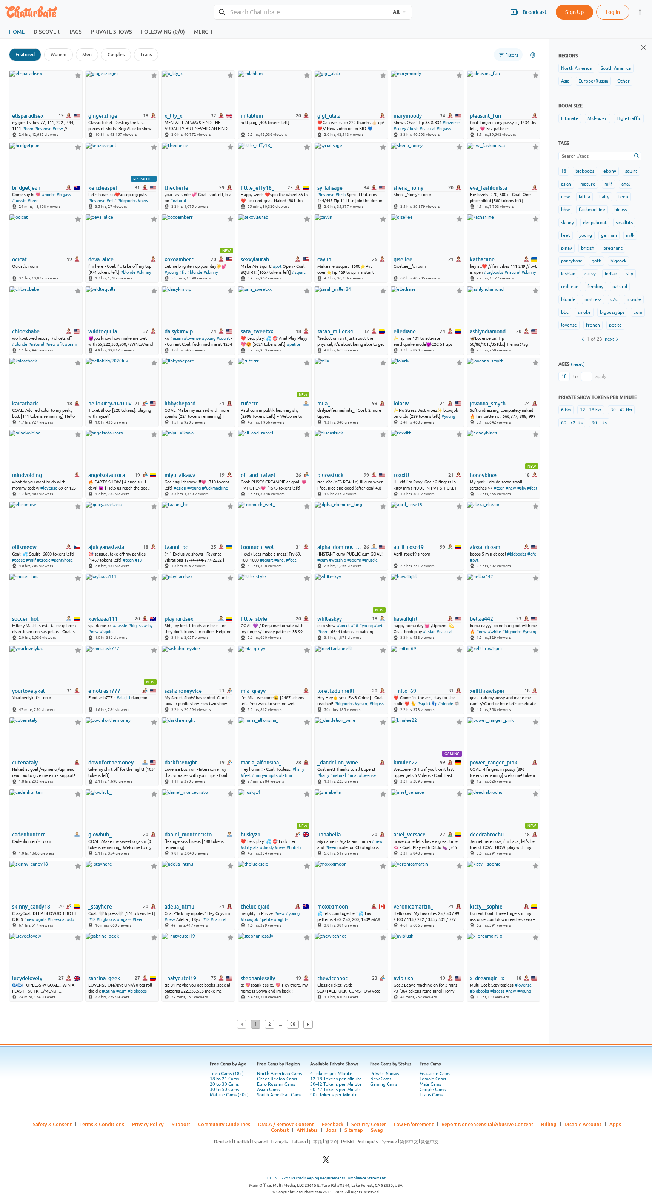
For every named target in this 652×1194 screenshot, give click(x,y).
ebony (609, 171)
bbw (565, 209)
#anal (279, 560)
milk (630, 235)
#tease (18, 560)
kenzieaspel (102, 188)
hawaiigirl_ (407, 619)
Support (181, 1124)
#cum (322, 560)
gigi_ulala (328, 116)
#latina (285, 775)
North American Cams (279, 1073)
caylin (324, 259)
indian (611, 273)
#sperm (354, 560)
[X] (326, 1162)
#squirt (298, 272)
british (587, 248)
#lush (340, 194)
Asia (565, 81)
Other (623, 81)
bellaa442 (481, 619)
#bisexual (57, 919)
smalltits (624, 222)
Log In (613, 12)
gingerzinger (104, 116)
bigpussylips (612, 312)
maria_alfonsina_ (261, 763)
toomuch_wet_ (259, 547)
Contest (280, 1130)
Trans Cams (431, 1094)
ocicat (19, 259)
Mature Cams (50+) (229, 1094)
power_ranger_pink (493, 763)
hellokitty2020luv (109, 404)
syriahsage (330, 188)
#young (171, 272)
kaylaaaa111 (103, 619)
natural (619, 286)
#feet (532, 488)
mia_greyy (253, 691)
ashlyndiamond (488, 331)
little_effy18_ (257, 188)
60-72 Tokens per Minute (336, 1089)
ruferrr (249, 404)
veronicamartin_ (413, 907)
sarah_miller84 (335, 331)
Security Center (368, 1124)
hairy (604, 197)
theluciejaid (255, 907)
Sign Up (574, 12)
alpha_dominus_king (340, 547)
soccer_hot (25, 619)
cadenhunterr (28, 835)
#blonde (127, 272)
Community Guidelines (224, 1124)
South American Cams (279, 1094)
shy (629, 273)
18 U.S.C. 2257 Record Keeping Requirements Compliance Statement (326, 1178)
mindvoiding (27, 475)
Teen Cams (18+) (227, 1073)
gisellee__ (406, 259)
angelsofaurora (106, 475)
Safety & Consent (52, 1124)
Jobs (331, 1130)
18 (563, 171)
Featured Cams (435, 1073)
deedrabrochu (487, 835)
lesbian (568, 273)
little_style (254, 619)
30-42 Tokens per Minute (336, 1084)
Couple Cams (433, 1089)
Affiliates (307, 1130)
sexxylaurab (255, 259)
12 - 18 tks (590, 410)
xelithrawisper (487, 691)
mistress (592, 299)
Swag (377, 1130)
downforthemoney (111, 763)
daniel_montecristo (188, 835)
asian (566, 184)
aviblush (403, 978)
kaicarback (25, 404)
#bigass (444, 128)
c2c (614, 299)
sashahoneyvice (183, 691)
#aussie (19, 200)
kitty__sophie (486, 907)
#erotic (43, 560)
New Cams (380, 1079)
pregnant (613, 248)
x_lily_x (173, 116)
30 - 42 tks (621, 410)
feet (565, 235)
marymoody (408, 116)
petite (615, 325)
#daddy (267, 847)
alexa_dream (485, 547)
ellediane (405, 331)
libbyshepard (180, 404)
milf (608, 184)
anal (625, 184)
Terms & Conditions (102, 1124)
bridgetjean (26, 188)
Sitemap (353, 1130)
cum (638, 312)
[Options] (533, 55)
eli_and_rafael (258, 475)
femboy (595, 286)
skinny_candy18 (31, 907)
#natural (427, 128)
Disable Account (582, 1124)
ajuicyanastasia (106, 547)
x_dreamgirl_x (487, 978)
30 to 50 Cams (224, 1089)
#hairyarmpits (265, 775)
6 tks (566, 410)
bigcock (618, 261)
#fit (182, 272)
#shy (521, 488)
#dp (70, 919)
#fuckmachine (215, 488)
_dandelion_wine (337, 763)
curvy (590, 273)
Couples (116, 54)
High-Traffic (629, 118)
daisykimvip (179, 331)
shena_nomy (408, 188)
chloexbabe (26, 331)
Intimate (569, 118)
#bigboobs (127, 200)
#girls (41, 919)
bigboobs (584, 171)
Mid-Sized (597, 118)
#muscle (370, 560)
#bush (412, 128)
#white (494, 631)
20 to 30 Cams (224, 1084)
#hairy (298, 769)
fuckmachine (592, 209)
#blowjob (249, 919)
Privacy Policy (148, 1124)
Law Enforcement (414, 1124)
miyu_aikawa (180, 475)
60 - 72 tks (572, 422)
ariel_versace (410, 835)
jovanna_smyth (488, 404)
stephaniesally (258, 978)
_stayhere (100, 907)
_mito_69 (405, 691)
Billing (549, 1124)
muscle (634, 299)
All (396, 12)
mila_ (323, 404)
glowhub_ (100, 835)
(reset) (578, 364)
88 (292, 1024)
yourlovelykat (28, 691)
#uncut (343, 625)
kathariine (482, 259)
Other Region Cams (277, 1079)
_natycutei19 (180, 978)
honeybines (483, 475)
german (609, 235)
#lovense (42, 128)
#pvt (277, 266)
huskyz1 (250, 835)
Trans (146, 54)
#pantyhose (62, 560)
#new (57, 128)
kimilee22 (406, 763)
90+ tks (599, 422)
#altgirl (123, 697)
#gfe (531, 554)
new (565, 197)
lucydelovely (27, 978)
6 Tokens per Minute (331, 1073)
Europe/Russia (593, 81)
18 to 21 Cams (224, 1079)
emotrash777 (104, 691)
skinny (567, 222)
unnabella (329, 835)
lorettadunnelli (335, 691)
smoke (584, 312)
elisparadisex (27, 116)
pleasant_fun (485, 116)
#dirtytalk (250, 847)
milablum (252, 116)
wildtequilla (102, 331)
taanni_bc (176, 547)
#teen (27, 128)
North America (576, 68)
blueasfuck (330, 475)
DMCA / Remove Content (286, 1124)
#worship (337, 560)
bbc (565, 312)
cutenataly (25, 763)
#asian (176, 338)
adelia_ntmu (179, 907)
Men (87, 54)
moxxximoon (332, 907)
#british (293, 847)
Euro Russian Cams (276, 1084)
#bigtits (281, 919)
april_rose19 (409, 547)
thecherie (176, 188)
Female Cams (433, 1079)
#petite (293, 344)
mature (587, 184)
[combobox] (301, 12)
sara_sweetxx (257, 331)
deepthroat (595, 222)
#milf (111, 200)
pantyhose (572, 261)
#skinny (144, 272)
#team (71, 344)
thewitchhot (332, 978)
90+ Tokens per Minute (334, 1094)
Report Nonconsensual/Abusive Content (487, 1124)
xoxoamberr (179, 259)
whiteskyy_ (330, 619)
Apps (615, 1124)
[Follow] (78, 75)
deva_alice (101, 259)
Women (58, 54)
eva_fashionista (488, 188)
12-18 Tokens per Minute (336, 1079)
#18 (138, 560)
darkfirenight (181, 763)
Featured (25, 54)
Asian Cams (268, 1089)
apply (600, 376)
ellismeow (24, 547)
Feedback (332, 1124)
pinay (566, 248)
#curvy (400, 128)
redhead (569, 286)
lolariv (401, 404)
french (593, 325)
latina (584, 197)
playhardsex (179, 619)
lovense (569, 325)
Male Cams (430, 1084)
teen (623, 197)
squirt (631, 171)
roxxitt (402, 475)
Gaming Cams (383, 1084)
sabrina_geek (104, 978)
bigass (620, 209)
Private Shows (384, 1073)
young (585, 235)
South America (616, 68)
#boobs (48, 194)
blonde (568, 299)
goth (596, 261)
